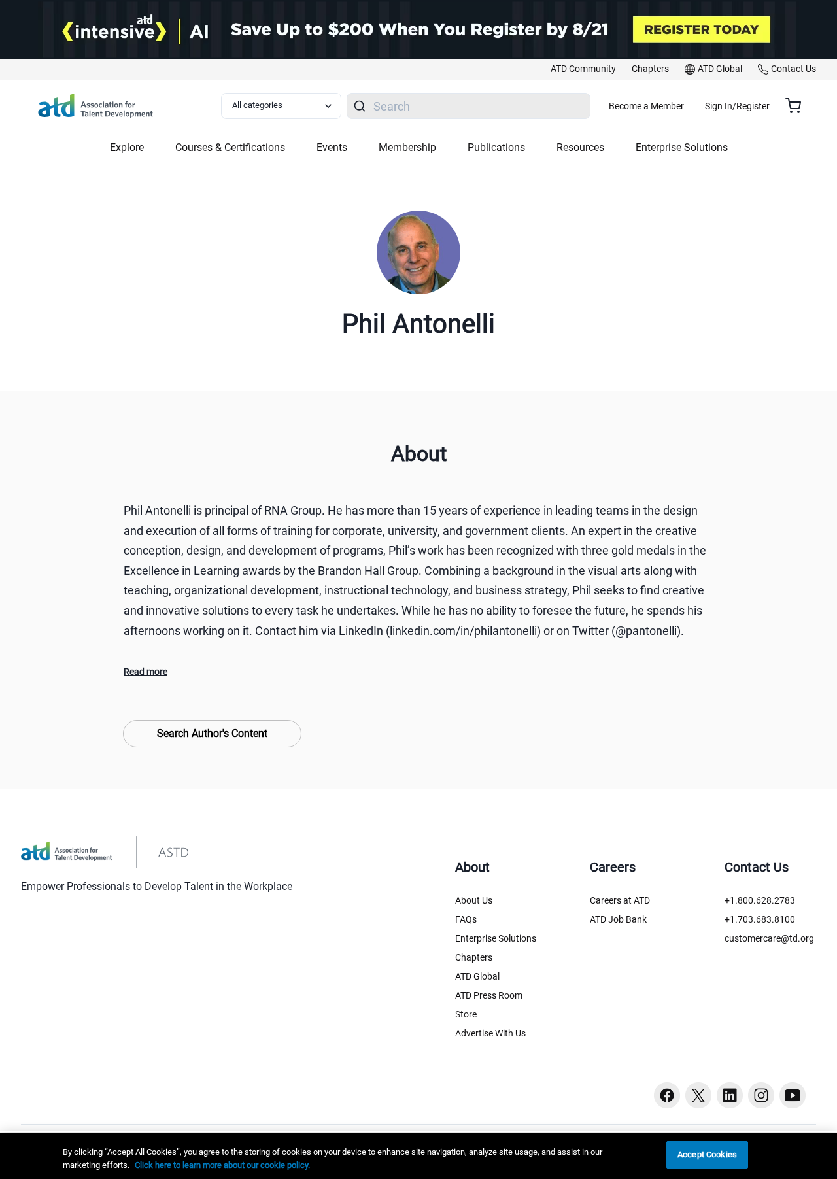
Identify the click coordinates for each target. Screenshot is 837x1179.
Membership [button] (407, 147)
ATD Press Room (488, 995)
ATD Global (477, 976)
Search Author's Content (212, 733)
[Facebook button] (667, 1095)
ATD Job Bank (618, 919)
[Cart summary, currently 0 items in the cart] (798, 106)
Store (466, 1014)
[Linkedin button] (730, 1095)
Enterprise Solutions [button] (682, 147)
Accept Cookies (707, 1154)
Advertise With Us (490, 1033)
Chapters (473, 957)
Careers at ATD (620, 900)
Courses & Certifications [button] (230, 147)
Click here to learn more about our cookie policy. (222, 1165)
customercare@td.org (769, 938)
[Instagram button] (761, 1095)
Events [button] (331, 147)
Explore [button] (127, 147)
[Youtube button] (792, 1095)
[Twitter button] (698, 1095)
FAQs (466, 919)
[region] (418, 1156)
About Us (473, 900)
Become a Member (646, 106)
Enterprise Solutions (495, 938)
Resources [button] (580, 147)
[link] (583, 69)
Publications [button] (496, 147)
